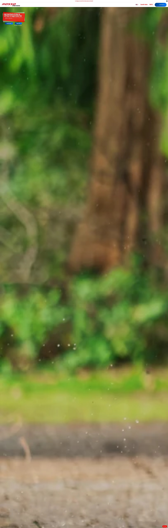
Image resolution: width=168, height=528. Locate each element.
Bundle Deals (144, 5)
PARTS (151, 5)
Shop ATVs (18, 23)
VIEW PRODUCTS (161, 4)
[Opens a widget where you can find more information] (164, 526)
